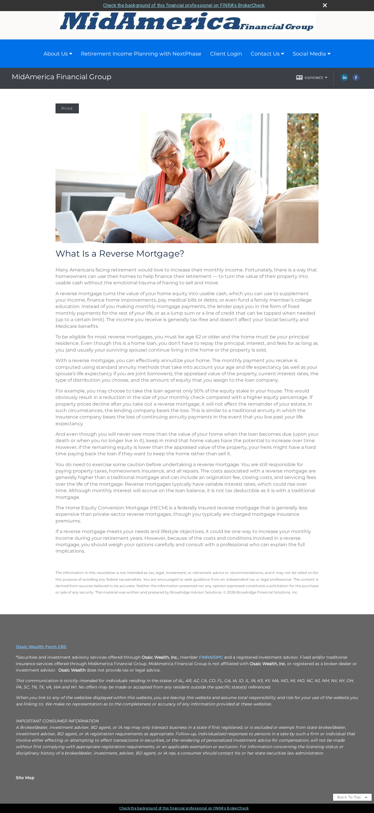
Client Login (226, 54)
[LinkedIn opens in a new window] (344, 79)
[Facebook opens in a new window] (355, 79)
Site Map (25, 777)
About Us (56, 54)
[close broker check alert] (325, 5)
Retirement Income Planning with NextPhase (141, 54)
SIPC (218, 657)
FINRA (205, 657)
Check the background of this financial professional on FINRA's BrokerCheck (184, 5)
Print (67, 108)
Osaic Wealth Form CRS (41, 646)
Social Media (309, 54)
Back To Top (349, 797)
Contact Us (265, 54)
